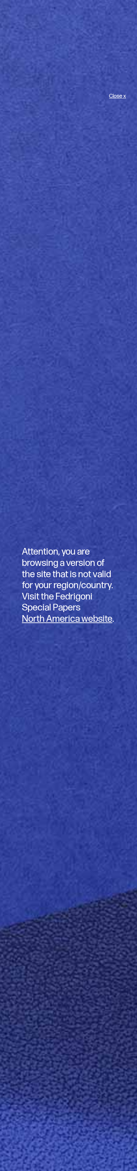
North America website (67, 618)
